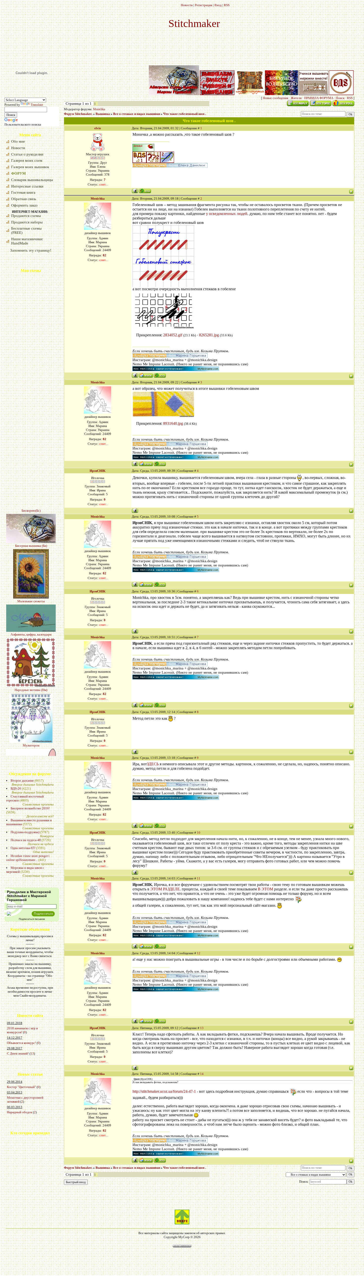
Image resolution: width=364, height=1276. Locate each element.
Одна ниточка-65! (23, 848)
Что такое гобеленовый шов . (184, 114)
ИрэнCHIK (97, 471)
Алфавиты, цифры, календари (31, 589)
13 (32, 1053)
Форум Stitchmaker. (78, 114)
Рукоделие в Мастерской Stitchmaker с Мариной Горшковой (29, 896)
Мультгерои (31, 700)
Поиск (340, 98)
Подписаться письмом (32, 919)
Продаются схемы (26, 216)
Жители (296, 98)
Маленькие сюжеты (31, 556)
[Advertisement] (19, 1177)
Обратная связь (23, 199)
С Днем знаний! (18, 1053)
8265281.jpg (209, 335)
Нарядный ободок (19, 1112)
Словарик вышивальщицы (32, 180)
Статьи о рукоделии (27, 154)
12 (198, 953)
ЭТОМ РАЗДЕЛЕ (165, 889)
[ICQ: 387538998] (145, 190)
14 (202, 1074)
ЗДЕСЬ (153, 764)
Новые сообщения (275, 98)
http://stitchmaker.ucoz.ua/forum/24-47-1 (164, 1091)
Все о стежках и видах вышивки (136, 114)
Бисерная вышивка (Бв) (31, 500)
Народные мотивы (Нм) (31, 644)
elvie (97, 128)
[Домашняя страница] (146, 375)
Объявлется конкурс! (21, 1043)
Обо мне (18, 141)
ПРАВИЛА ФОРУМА (318, 98)
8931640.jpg (173, 423)
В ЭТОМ (265, 889)
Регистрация (203, 5)
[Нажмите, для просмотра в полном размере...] (163, 285)
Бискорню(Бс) (31, 465)
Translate (37, 104)
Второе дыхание (22, 780)
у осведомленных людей (226, 214)
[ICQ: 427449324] (160, 375)
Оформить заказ (24, 205)
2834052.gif (172, 335)
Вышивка (103, 114)
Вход (218, 5)
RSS (227, 5)
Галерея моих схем (26, 160)
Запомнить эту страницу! (30, 250)
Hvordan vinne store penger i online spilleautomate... (28, 858)
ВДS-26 (16, 788)
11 (198, 878)
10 (198, 832)
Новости (187, 5)
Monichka (99, 109)
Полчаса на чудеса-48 (26, 840)
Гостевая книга (23, 192)
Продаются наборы (27, 222)
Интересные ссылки (27, 186)
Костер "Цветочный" (21, 1087)
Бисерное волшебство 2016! (30, 808)
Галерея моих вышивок (30, 167)
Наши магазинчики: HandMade (27, 241)
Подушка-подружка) (25, 832)
